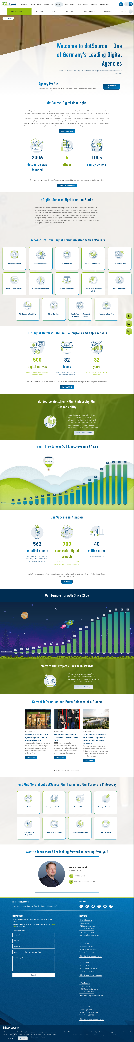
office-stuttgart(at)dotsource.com (91, 1019)
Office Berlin (84, 943)
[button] (121, 4)
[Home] (5, 18)
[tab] (126, 4)
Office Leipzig (84, 962)
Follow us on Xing (87, 906)
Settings (10, 1038)
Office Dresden (84, 983)
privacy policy (52, 1034)
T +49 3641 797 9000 (86, 929)
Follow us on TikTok (111, 906)
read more (31, 757)
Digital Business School (30, 906)
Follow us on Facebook (93, 906)
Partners (15, 906)
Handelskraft (52, 906)
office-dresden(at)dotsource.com (91, 996)
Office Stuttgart (85, 1006)
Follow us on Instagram (99, 906)
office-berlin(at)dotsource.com (90, 956)
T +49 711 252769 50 (86, 1015)
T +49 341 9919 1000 (86, 971)
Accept (22, 1038)
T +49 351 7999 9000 (86, 992)
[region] (67, 11)
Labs (43, 906)
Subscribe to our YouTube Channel (105, 906)
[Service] (129, 327)
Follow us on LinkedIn (81, 906)
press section (74, 771)
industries (44, 556)
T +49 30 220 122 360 (86, 952)
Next (131, 11)
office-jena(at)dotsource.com (89, 935)
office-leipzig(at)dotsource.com (90, 975)
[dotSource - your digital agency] (8, 4)
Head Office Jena (85, 920)
